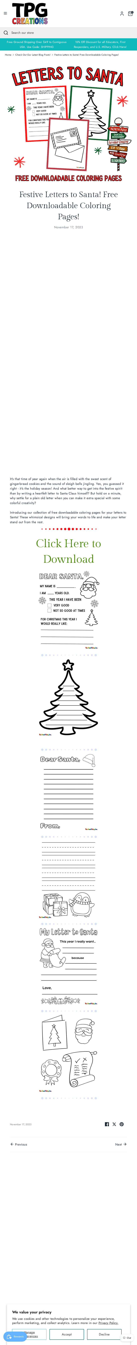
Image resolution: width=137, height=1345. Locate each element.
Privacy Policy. (108, 1323)
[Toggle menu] (5, 13)
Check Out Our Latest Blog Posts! (32, 54)
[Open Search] (6, 33)
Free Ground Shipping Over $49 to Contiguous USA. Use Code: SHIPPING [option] (36, 44)
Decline (104, 1334)
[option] (100, 44)
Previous (20, 1144)
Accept (67, 1334)
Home (8, 54)
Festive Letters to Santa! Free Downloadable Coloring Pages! (86, 54)
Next (119, 1144)
